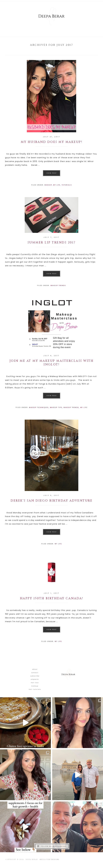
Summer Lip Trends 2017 (51, 242)
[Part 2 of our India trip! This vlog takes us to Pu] (77, 774)
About (34, 669)
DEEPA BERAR (51, 16)
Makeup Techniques (39, 407)
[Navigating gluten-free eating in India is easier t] (25, 722)
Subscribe (34, 676)
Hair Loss (35, 683)
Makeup (48, 185)
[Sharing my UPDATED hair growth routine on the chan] (25, 774)
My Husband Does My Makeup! (51, 142)
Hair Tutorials (35, 689)
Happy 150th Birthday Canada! (51, 598)
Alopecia (35, 679)
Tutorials (67, 185)
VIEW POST (52, 173)
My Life (56, 185)
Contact (34, 673)
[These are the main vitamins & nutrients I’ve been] (25, 826)
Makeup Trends (58, 286)
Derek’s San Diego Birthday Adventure (51, 501)
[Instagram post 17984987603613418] (77, 826)
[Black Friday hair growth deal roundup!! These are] (77, 722)
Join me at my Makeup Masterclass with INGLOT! (52, 362)
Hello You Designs (49, 860)
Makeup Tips (56, 407)
